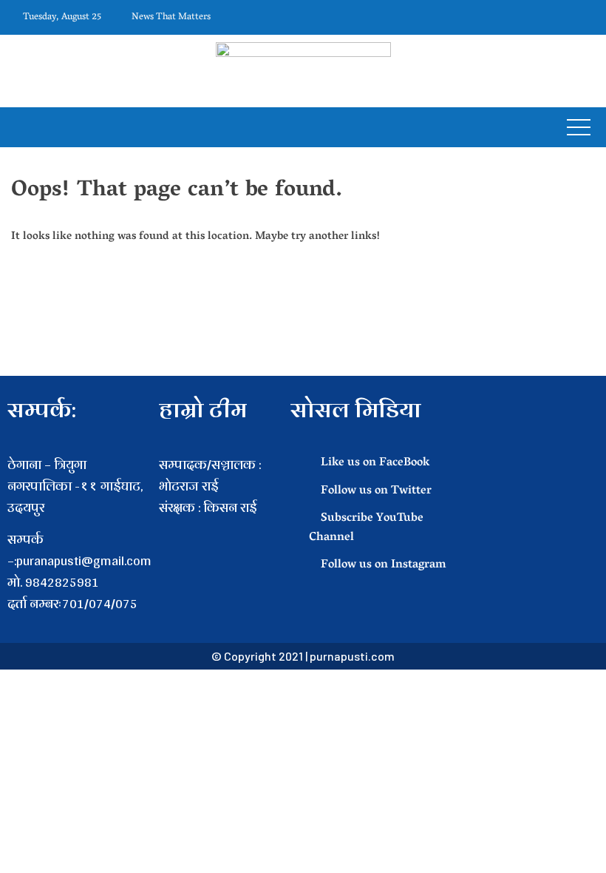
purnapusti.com (352, 656)
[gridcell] (217, 528)
